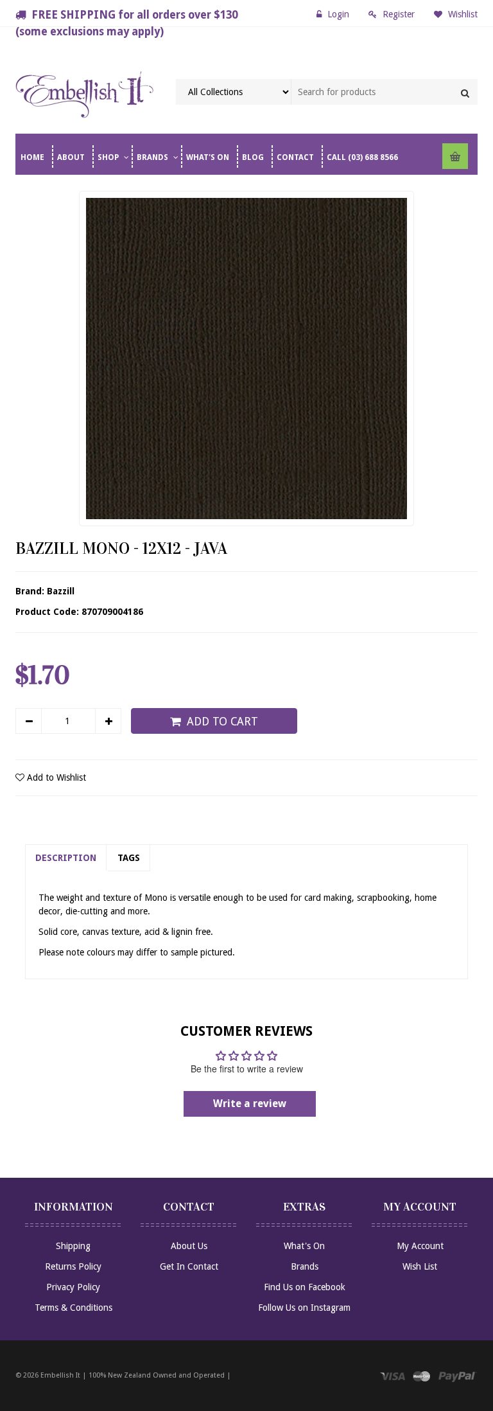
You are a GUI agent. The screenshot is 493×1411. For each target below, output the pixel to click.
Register (399, 14)
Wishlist (461, 14)
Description (65, 858)
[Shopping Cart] (455, 156)
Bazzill (60, 591)
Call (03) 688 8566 (362, 157)
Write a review (249, 1103)
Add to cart (222, 721)
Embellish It (60, 1375)
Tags (128, 858)
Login (338, 14)
